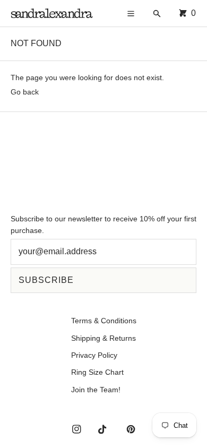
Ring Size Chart (97, 372)
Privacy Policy (94, 355)
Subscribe (46, 280)
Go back (25, 92)
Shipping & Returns (103, 338)
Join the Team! (95, 389)
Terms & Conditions (103, 320)
